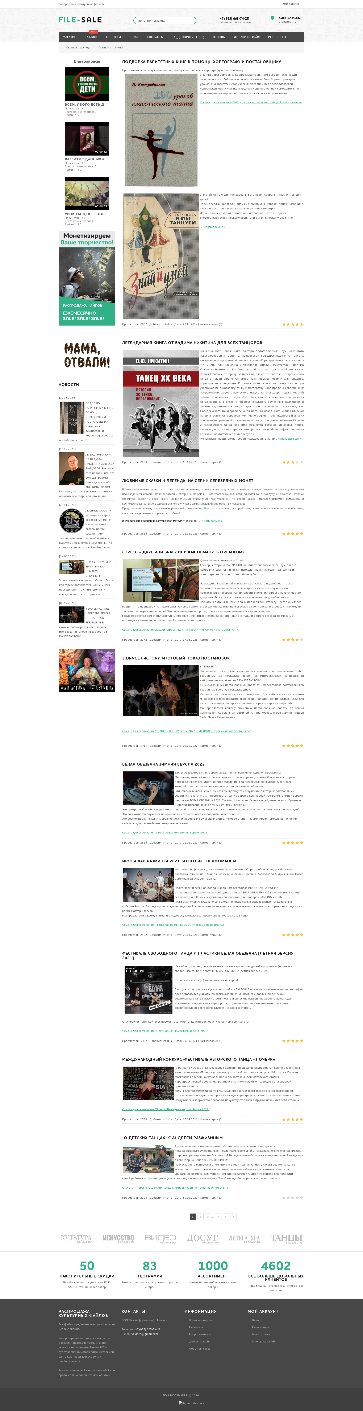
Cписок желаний (263, 1341)
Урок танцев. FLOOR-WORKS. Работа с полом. (87, 214)
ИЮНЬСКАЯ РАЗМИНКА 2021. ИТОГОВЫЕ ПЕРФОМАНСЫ (179, 861)
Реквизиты (196, 1327)
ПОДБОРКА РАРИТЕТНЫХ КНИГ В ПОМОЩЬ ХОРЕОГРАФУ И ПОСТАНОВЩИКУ (201, 62)
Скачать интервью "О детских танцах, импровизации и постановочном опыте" (175, 1187)
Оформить (323, 28)
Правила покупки (201, 1320)
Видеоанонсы (87, 61)
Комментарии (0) (211, 324)
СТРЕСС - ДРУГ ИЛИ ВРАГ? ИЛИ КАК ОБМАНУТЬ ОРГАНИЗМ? (183, 552)
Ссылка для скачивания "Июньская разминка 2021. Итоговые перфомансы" (173, 925)
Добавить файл (199, 1341)
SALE (81, 20)
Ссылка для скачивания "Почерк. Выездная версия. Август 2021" (165, 1109)
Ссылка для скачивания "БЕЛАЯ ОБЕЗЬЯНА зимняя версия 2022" (165, 832)
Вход (255, 1320)
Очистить (345, 28)
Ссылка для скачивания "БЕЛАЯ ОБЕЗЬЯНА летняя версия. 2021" (165, 1031)
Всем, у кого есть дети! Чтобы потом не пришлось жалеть (87, 104)
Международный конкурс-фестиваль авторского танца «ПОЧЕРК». (199, 1059)
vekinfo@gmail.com (145, 1334)
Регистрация (260, 1327)
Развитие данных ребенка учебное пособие (87, 159)
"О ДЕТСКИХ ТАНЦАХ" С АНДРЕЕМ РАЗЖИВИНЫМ (172, 1138)
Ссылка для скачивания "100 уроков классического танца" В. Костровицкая (251, 102)
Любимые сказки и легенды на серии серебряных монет (188, 480)
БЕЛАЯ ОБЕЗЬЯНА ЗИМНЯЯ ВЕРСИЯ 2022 (163, 764)
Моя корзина (261, 1334)
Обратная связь (199, 1348)
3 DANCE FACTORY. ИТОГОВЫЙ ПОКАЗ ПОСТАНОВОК (176, 658)
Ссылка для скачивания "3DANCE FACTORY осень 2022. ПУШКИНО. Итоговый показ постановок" (186, 731)
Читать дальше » (214, 227)
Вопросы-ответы (200, 1334)
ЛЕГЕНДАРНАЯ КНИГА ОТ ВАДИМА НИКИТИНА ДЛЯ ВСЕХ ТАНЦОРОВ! (193, 342)
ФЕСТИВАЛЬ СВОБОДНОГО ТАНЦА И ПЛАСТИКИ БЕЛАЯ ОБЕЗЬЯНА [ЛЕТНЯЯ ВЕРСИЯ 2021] (208, 956)
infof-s (167, 324)
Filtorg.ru (209, 508)
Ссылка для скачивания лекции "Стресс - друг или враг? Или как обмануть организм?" (180, 629)
